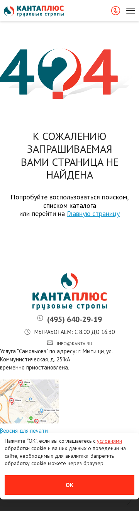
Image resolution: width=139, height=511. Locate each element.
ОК (69, 485)
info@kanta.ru (74, 343)
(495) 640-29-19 (74, 319)
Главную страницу (93, 213)
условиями (109, 440)
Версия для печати (24, 430)
